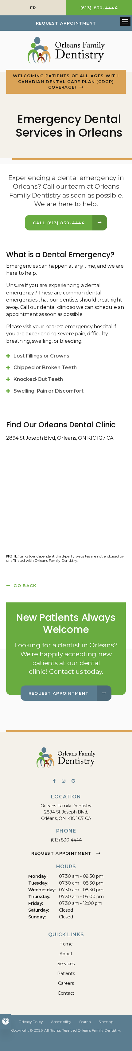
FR (33, 7)
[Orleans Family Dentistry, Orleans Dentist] (66, 758)
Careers (66, 983)
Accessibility (61, 1021)
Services (66, 963)
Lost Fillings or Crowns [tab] (41, 356)
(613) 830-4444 (66, 840)
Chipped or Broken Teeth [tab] (45, 367)
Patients (66, 973)
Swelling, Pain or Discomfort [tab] (48, 391)
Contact (66, 993)
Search (85, 1021)
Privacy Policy (31, 1021)
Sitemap (106, 1021)
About (66, 954)
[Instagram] (67, 781)
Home (66, 944)
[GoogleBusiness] (75, 781)
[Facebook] (57, 781)
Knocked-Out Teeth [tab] (38, 379)
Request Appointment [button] (66, 23)
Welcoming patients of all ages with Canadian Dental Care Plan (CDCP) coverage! (66, 81)
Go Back (25, 585)
